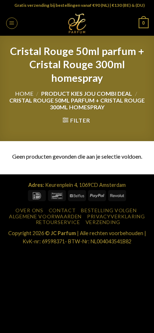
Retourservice (58, 222)
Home (24, 93)
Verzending (103, 222)
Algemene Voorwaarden (45, 216)
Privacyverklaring (116, 216)
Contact (62, 210)
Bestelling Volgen (108, 210)
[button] (12, 23)
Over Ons (29, 210)
